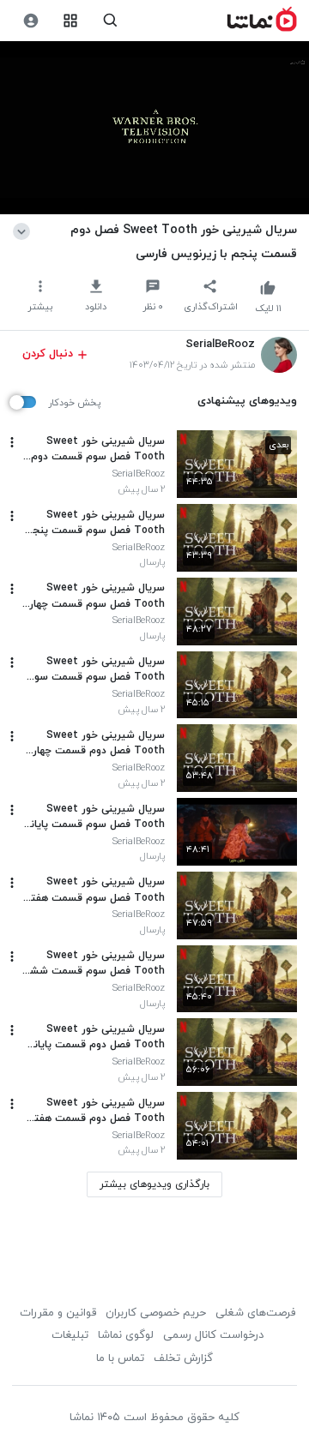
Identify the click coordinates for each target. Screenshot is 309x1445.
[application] (154, 128)
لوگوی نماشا (126, 1335)
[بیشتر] (12, 442)
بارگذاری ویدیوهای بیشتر (154, 1184)
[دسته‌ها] (70, 21)
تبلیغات (70, 1335)
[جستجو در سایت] (110, 21)
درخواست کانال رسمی (213, 1335)
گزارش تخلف (183, 1358)
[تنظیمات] (30, 21)
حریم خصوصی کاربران (156, 1313)
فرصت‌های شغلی (255, 1313)
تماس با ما (120, 1358)
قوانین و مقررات (58, 1313)
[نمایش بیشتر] (24, 230)
